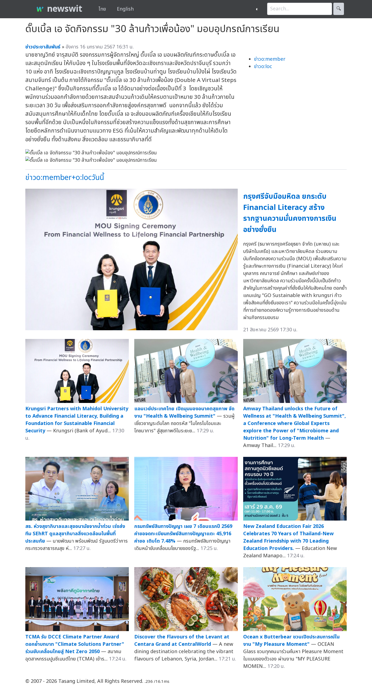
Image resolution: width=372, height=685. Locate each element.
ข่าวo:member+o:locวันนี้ (64, 177)
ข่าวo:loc (263, 66)
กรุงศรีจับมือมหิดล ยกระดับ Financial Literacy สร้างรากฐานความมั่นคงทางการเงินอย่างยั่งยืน (289, 213)
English (125, 9)
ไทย (102, 9)
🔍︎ (338, 9)
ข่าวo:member (269, 59)
